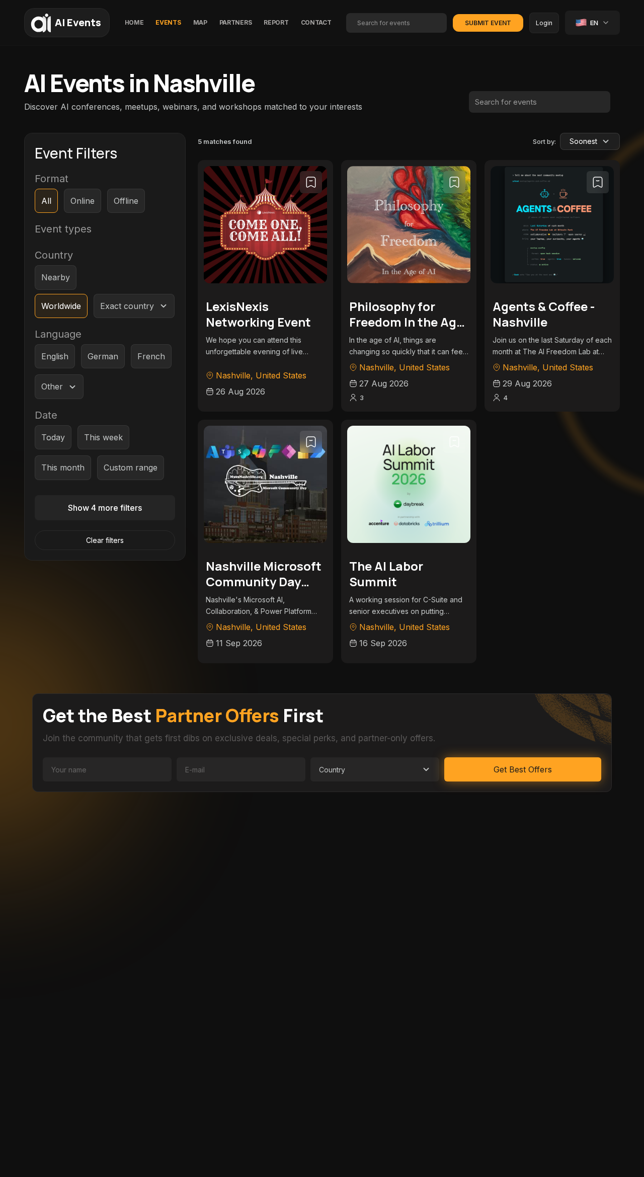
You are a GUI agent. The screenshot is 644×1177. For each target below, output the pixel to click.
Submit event (488, 23)
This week (103, 437)
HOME (134, 22)
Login (544, 23)
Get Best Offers (523, 769)
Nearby (55, 277)
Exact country (127, 306)
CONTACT (316, 22)
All (46, 201)
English (54, 356)
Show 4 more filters (105, 508)
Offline (126, 201)
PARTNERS (235, 22)
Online (82, 201)
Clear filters (105, 540)
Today (53, 437)
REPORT (276, 22)
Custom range (130, 467)
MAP (200, 22)
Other (52, 386)
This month (63, 467)
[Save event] (311, 182)
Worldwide (61, 306)
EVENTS (168, 22)
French (151, 356)
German (103, 356)
